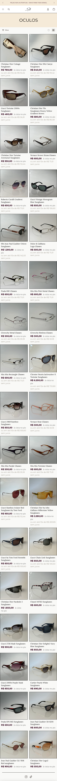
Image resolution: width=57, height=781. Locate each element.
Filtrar (7, 30)
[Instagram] (26, 776)
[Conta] (48, 9)
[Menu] (3, 9)
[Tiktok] (30, 776)
